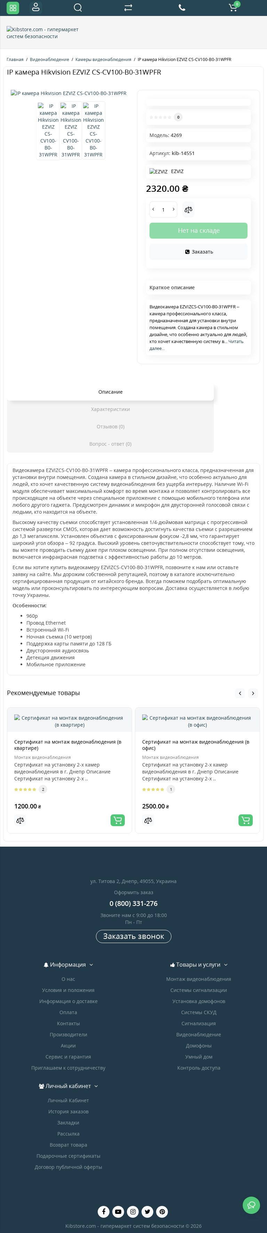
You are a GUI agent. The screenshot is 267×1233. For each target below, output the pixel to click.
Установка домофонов (198, 1001)
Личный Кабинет (68, 1100)
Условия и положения (68, 990)
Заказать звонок (133, 936)
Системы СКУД (199, 1012)
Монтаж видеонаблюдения (198, 979)
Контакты (68, 1023)
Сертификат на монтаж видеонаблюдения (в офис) (195, 744)
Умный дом (198, 1056)
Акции (68, 1045)
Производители (68, 1034)
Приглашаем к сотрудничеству (68, 1067)
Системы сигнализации (198, 990)
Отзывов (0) (110, 426)
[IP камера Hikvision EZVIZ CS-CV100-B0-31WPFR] (69, 93)
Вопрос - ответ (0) (110, 443)
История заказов (68, 1111)
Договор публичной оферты (68, 1167)
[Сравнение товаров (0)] (128, 8)
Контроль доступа (198, 1067)
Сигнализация (198, 1023)
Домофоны (199, 1045)
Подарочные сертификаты (68, 1156)
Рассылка (68, 1133)
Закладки (68, 1122)
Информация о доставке (68, 1001)
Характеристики (110, 409)
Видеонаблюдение (198, 1034)
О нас (68, 979)
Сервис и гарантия (68, 1056)
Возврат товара (68, 1144)
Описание (110, 391)
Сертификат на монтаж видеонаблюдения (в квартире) (67, 744)
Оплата (68, 1012)
